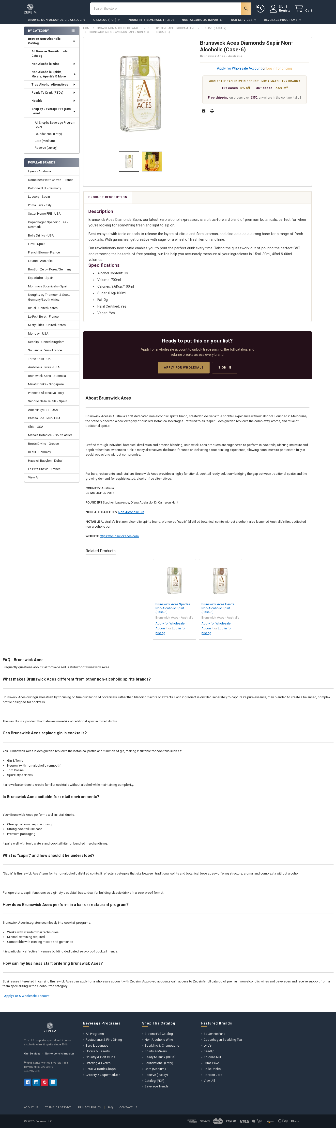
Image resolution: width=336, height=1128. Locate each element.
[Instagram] (36, 1082)
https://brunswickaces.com (119, 536)
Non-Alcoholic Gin (131, 512)
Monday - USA (38, 333)
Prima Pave (211, 1063)
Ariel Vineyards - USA (43, 410)
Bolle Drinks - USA (41, 235)
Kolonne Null (213, 1057)
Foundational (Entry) (48, 134)
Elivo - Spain (36, 244)
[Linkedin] (53, 1082)
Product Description (107, 197)
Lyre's (208, 1045)
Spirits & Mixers (156, 1051)
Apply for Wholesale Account (239, 68)
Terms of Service (58, 1107)
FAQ (110, 1107)
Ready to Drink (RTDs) (160, 1057)
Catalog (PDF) (104, 20)
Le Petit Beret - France (43, 316)
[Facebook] (27, 1082)
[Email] (203, 110)
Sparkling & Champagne (162, 1045)
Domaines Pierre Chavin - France (50, 180)
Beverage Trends (156, 1086)
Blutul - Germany (39, 452)
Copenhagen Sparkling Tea (223, 1039)
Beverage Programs (280, 20)
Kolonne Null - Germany (44, 188)
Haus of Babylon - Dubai (45, 460)
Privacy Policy (89, 1107)
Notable (37, 101)
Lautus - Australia (40, 261)
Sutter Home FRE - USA (44, 213)
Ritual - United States (43, 308)
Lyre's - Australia (39, 171)
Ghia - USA (35, 427)
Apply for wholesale (183, 367)
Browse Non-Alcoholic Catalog (55, 20)
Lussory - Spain (39, 196)
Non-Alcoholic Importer (203, 20)
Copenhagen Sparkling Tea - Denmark (48, 224)
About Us (31, 1107)
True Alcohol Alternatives (49, 84)
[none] (140, 94)
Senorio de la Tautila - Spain (47, 401)
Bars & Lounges (97, 1045)
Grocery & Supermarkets (103, 1075)
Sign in (224, 367)
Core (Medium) (45, 141)
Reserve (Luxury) (46, 147)
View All (33, 477)
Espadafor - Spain (41, 278)
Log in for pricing (279, 68)
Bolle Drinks (212, 1069)
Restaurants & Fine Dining (104, 1039)
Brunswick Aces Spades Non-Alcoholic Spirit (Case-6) (172, 608)
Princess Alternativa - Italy (46, 393)
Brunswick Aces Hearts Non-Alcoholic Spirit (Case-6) (217, 608)
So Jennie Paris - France (45, 350)
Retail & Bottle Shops (101, 1069)
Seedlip (209, 1051)
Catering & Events (98, 1063)
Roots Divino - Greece (43, 443)
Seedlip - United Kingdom (46, 342)
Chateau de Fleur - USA (44, 418)
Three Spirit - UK (39, 359)
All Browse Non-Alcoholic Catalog (49, 54)
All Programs (95, 1034)
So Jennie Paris (214, 1034)
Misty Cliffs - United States (47, 325)
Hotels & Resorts (98, 1051)
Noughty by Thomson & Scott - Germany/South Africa (50, 297)
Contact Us (128, 1107)
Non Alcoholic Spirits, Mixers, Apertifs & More (48, 74)
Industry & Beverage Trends (151, 20)
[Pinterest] (44, 1082)
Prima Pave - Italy (39, 205)
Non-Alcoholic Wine (159, 1039)
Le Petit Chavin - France (44, 469)
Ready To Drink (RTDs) (47, 92)
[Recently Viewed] (261, 9)
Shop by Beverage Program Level (51, 111)
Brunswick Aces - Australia (47, 376)
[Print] (211, 110)
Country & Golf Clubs (100, 1057)
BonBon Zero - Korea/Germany (49, 269)
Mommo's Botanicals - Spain (48, 286)
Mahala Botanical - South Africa (50, 435)
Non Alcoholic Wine (45, 64)
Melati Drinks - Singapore (46, 384)
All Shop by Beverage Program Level (55, 125)
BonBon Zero (213, 1075)
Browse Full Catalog (159, 1034)
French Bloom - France (44, 252)
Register (285, 10)
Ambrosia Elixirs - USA (44, 367)
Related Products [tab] (101, 551)
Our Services (241, 20)
